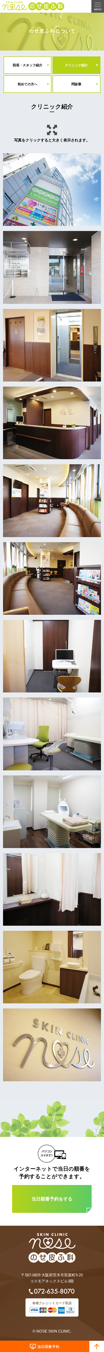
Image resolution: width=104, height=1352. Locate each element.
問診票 (76, 84)
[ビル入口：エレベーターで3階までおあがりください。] (52, 267)
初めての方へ (27, 84)
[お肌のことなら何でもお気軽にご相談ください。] (52, 1044)
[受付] (52, 423)
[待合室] (52, 500)
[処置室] (52, 811)
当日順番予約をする (52, 1198)
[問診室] (52, 656)
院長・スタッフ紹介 (27, 65)
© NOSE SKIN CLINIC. (52, 1331)
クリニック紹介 (76, 65)
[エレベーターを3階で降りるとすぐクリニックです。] (52, 345)
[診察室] (52, 734)
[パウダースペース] (52, 889)
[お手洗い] (52, 967)
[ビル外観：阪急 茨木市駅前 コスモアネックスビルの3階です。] (52, 189)
